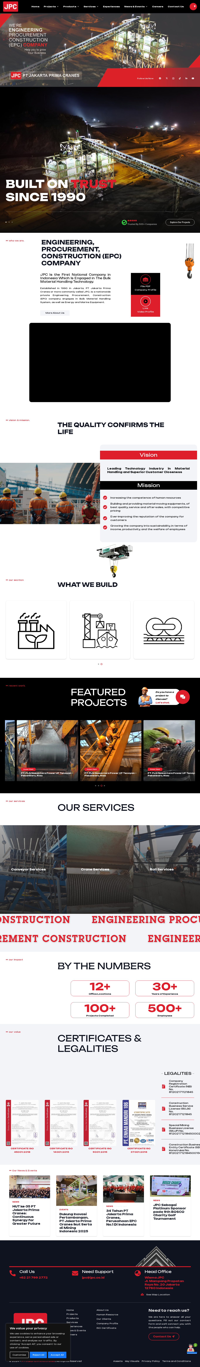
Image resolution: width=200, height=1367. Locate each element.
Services (90, 6)
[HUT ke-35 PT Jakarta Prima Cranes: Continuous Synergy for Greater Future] (29, 1177)
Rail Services (162, 869)
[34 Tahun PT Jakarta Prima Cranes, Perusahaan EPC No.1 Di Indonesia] (123, 1177)
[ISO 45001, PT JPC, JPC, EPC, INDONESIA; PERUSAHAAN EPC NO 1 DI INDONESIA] (22, 1123)
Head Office (158, 1271)
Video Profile (145, 311)
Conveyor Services (28, 869)
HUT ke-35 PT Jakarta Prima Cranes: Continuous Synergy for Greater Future (26, 1215)
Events (63, 1210)
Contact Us (176, 6)
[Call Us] (14, 1273)
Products (69, 6)
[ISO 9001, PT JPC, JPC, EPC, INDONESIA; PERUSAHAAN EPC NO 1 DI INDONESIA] (100, 1123)
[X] (166, 78)
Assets (118, 1361)
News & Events (134, 6)
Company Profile (107, 1323)
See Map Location (158, 1294)
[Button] (183, 697)
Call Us (27, 1271)
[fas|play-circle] (145, 301)
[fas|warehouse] (145, 279)
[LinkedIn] (186, 78)
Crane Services (95, 869)
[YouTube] (193, 78)
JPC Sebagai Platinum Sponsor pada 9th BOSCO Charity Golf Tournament (169, 1211)
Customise (19, 1355)
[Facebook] (160, 78)
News (15, 1202)
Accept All (57, 1355)
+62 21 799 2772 (33, 1277)
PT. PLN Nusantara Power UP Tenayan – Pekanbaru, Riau (72, 774)
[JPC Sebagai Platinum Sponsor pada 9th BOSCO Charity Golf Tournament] (170, 1177)
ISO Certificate (106, 1328)
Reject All (38, 1355)
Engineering (70, 939)
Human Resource (107, 1314)
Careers (157, 6)
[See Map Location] (143, 1294)
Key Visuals (132, 1361)
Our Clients (103, 1319)
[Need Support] (77, 1273)
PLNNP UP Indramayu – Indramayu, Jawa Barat (132, 774)
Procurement (73, 920)
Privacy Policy (151, 1361)
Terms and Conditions (176, 1361)
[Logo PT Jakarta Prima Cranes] (10, 6)
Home (35, 6)
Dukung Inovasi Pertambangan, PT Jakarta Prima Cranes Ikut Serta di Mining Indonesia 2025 (75, 1222)
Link (145, 308)
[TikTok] (179, 78)
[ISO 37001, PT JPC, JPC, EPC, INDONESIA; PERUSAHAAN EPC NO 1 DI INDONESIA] (139, 1123)
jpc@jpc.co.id (93, 1277)
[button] (98, 664)
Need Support (98, 1271)
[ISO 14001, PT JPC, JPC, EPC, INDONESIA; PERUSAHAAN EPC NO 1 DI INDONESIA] (61, 1123)
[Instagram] (173, 78)
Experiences (111, 6)
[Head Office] (139, 1273)
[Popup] (194, 6)
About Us (102, 1310)
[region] (38, 1342)
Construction (157, 920)
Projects (50, 6)
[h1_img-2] (151, 697)
